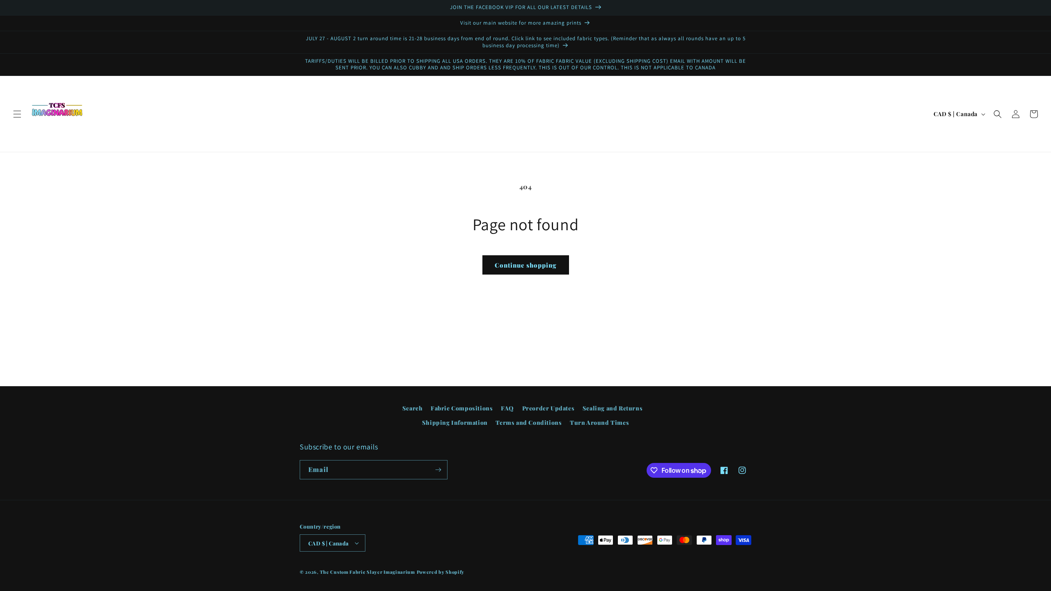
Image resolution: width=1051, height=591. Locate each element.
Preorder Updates (548, 408)
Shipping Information (455, 422)
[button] (17, 114)
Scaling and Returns (613, 408)
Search (412, 408)
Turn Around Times (599, 422)
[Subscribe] (438, 469)
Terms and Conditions (529, 422)
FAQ (507, 408)
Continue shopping (526, 265)
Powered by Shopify (441, 572)
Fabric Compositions (462, 408)
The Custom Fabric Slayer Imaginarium (367, 572)
